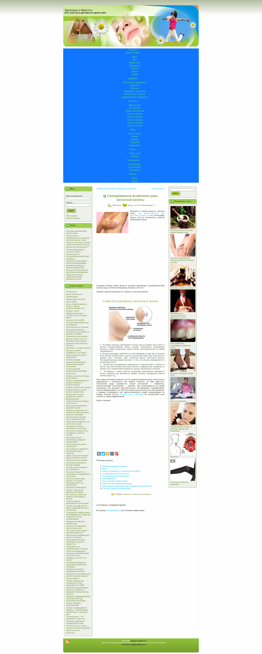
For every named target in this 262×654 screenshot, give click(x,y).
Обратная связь (73, 630)
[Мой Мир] (112, 454)
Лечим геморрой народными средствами (76, 370)
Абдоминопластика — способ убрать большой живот (76, 315)
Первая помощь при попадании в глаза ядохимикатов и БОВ (75, 583)
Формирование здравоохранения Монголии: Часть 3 (178, 316)
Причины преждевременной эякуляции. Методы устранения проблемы (78, 598)
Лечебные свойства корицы (182, 288)
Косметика (134, 108)
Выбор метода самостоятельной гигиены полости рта (77, 401)
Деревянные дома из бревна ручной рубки (75, 266)
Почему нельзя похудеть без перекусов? (76, 468)
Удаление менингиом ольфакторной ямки (75, 622)
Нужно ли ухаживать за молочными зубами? (121, 471)
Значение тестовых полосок (78, 348)
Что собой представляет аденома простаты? (76, 532)
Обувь (134, 136)
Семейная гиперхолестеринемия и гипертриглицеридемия (76, 261)
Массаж (135, 88)
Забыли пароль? (73, 218)
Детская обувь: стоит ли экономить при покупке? (76, 340)
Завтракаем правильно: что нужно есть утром (78, 423)
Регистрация (71, 216)
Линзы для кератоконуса (76, 460)
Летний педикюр (73, 360)
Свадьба (134, 142)
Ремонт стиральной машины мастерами (74, 491)
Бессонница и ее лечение (77, 327)
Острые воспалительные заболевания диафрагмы (77, 271)
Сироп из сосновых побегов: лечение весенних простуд (78, 243)
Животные (134, 62)
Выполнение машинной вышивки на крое (76, 407)
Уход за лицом (134, 116)
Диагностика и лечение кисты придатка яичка (76, 418)
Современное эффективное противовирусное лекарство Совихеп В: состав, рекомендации (78, 516)
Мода (133, 129)
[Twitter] (103, 454)
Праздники (134, 65)
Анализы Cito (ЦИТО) (75, 320)
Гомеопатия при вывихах (77, 336)
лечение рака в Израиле (131, 394)
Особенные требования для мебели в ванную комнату (78, 575)
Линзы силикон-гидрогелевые (115, 481)
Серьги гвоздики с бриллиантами (73, 604)
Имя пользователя (74, 196)
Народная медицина (134, 91)
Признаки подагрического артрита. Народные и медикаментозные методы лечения (77, 591)
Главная (133, 49)
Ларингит (174, 457)
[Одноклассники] (107, 454)
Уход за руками (135, 122)
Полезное (70, 633)
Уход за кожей (134, 113)
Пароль (69, 203)
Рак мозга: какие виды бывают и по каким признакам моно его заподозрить (75, 482)
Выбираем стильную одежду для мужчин (75, 395)
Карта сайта (71, 302)
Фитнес (133, 174)
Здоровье (133, 78)
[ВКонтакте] (99, 454)
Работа (134, 68)
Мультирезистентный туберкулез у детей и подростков (75, 542)
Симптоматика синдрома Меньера (117, 483)
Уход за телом (134, 125)
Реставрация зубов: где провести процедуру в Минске (76, 497)
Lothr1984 (137, 205)
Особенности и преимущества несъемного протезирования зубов (78, 238)
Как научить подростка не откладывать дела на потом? (77, 433)
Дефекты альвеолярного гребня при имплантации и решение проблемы (77, 412)
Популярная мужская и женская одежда (76, 464)
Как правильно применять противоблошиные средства (77, 451)
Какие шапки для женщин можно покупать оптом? (77, 457)
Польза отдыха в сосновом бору (117, 488)
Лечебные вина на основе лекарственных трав (181, 231)
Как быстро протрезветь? (77, 247)
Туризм (134, 156)
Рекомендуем (72, 297)
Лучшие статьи (72, 311)
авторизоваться (114, 510)
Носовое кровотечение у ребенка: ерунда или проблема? (181, 429)
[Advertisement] (130, 259)
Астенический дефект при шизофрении (77, 324)
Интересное (71, 292)
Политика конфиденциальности (134, 644)
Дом (135, 59)
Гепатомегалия (108, 479)
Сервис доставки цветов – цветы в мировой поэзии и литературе (77, 508)
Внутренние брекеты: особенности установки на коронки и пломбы (77, 332)
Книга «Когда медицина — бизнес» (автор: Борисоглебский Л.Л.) (77, 306)
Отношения (135, 164)
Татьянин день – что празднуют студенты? (75, 618)
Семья (134, 71)
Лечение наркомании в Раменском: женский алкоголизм (76, 364)
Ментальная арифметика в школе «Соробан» (77, 536)
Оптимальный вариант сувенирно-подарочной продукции (76, 565)
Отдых (132, 149)
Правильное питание (135, 94)
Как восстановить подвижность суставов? (76, 352)
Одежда (134, 139)
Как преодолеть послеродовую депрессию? (78, 255)
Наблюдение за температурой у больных (77, 548)
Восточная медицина (135, 82)
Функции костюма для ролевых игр (75, 522)
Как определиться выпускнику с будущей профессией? (75, 440)
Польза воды (157, 189)
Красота (133, 101)
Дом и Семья (133, 52)
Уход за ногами (135, 119)
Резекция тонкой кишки (76, 487)
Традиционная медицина (135, 97)
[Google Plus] (116, 454)
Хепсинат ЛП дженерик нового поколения (76, 527)
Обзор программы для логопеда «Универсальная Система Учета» (77, 553)
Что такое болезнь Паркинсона (115, 476)
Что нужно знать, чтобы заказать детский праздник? (78, 627)
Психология (133, 160)
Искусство (134, 153)
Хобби (134, 74)
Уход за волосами (134, 110)
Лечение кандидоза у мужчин (114, 466)
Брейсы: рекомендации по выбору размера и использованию (77, 383)
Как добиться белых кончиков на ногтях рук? (76, 427)
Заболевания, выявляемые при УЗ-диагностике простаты (127, 486)
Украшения (134, 145)
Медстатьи (71, 374)
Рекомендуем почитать (76, 299)
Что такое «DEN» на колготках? (179, 483)
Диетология (135, 105)
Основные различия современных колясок (75, 570)
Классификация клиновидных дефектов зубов (180, 345)
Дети (134, 56)
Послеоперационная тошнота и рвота (75, 251)
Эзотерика (134, 170)
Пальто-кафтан (72, 578)
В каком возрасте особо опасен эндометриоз (76, 391)
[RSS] (67, 642)
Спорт (134, 181)
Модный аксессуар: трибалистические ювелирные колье (74, 277)
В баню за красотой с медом (78, 387)
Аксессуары (134, 133)
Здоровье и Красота (78, 10)
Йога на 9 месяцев (178, 401)
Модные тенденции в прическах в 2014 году (117, 189)
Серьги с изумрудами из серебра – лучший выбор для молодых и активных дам (77, 611)
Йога (134, 178)
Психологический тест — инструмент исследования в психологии (78, 474)
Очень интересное (74, 294)
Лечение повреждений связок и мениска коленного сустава (182, 260)
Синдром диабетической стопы (115, 474)
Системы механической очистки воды (76, 232)
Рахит (104, 469)
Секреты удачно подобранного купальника (77, 502)
